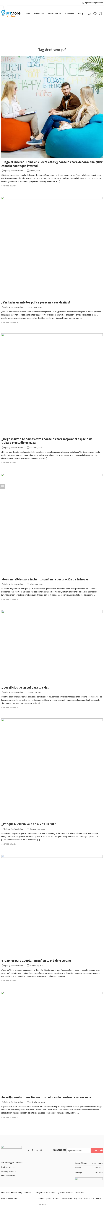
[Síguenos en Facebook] (32, 1150)
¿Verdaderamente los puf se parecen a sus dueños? (36, 302)
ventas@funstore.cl (9, 1171)
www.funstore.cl (8, 1175)
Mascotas (69, 13)
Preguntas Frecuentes (45, 1192)
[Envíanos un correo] (37, 1150)
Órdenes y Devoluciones (48, 1198)
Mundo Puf (39, 13)
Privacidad (80, 1192)
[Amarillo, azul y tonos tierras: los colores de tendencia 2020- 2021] (52, 1042)
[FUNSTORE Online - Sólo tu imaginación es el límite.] (10, 14)
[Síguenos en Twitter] (28, 1150)
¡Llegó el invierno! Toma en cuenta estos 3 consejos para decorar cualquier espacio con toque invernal (52, 164)
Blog (80, 13)
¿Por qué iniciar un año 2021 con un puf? (28, 824)
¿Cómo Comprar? (65, 1192)
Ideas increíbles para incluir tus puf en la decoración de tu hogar (44, 579)
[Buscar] (101, 14)
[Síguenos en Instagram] (41, 1150)
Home (40, 32)
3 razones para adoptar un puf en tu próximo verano (36, 961)
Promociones (54, 13)
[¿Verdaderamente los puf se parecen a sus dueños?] (52, 247)
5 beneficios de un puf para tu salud (25, 687)
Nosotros (42, 1204)
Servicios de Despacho (72, 1198)
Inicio (27, 13)
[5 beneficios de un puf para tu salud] (52, 646)
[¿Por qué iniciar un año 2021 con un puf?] (52, 769)
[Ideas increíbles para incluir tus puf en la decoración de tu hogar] (52, 524)
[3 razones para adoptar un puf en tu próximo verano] (52, 905)
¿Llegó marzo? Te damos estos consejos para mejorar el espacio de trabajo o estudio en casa (46, 441)
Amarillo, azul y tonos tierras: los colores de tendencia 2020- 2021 (46, 1097)
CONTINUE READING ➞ (9, 186)
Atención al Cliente (92, 1198)
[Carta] (89, 14)
